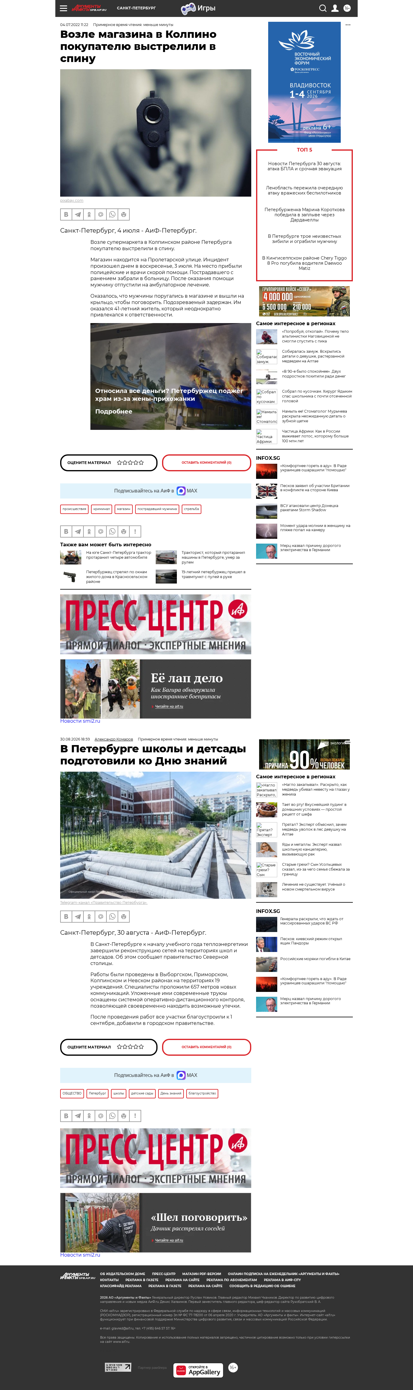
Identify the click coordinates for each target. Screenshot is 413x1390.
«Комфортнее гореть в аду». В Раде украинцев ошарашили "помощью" (313, 468)
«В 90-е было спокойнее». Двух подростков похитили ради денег (314, 373)
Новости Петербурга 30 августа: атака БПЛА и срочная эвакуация (305, 166)
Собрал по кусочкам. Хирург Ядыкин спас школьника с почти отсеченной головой (317, 396)
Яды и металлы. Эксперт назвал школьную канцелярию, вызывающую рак (312, 849)
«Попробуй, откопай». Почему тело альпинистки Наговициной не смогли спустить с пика (315, 336)
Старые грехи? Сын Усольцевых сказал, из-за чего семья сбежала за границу (316, 869)
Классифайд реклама (120, 1286)
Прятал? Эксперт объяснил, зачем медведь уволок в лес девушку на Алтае (314, 829)
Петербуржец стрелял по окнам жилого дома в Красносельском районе (116, 577)
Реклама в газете (141, 1280)
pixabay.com (71, 200)
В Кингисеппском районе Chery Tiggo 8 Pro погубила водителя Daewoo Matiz (304, 263)
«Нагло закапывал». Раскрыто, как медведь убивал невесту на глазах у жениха (316, 789)
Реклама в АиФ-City (282, 1280)
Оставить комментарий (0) (207, 463)
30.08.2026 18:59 (75, 739)
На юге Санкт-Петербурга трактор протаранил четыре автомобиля (118, 555)
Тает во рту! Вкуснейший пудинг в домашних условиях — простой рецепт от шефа (314, 809)
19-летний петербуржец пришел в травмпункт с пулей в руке (214, 574)
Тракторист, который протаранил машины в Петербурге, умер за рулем (213, 557)
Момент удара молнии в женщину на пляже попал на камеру (315, 528)
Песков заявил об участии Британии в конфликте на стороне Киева (315, 488)
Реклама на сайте (182, 1280)
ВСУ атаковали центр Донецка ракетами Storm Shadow (309, 508)
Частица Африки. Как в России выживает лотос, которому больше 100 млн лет (315, 436)
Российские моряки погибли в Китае (315, 959)
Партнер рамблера (152, 1367)
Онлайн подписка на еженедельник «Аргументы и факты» (284, 1274)
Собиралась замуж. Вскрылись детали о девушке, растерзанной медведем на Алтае (313, 356)
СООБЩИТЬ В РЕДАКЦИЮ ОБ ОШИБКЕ (262, 1286)
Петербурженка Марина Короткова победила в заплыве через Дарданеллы (305, 215)
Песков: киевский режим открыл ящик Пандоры (311, 941)
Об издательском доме (122, 1274)
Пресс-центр (163, 1274)
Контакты (109, 1280)
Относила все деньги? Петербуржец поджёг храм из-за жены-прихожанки (169, 394)
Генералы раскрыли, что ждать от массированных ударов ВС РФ (311, 921)
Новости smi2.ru (80, 721)
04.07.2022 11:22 (74, 24)
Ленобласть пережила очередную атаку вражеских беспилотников (304, 190)
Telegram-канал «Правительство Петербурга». (104, 902)
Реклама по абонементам (232, 1280)
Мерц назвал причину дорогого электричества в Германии (310, 548)
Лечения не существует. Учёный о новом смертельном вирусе (313, 886)
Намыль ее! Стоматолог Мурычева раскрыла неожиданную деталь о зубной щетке (314, 416)
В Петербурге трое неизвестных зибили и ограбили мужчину (304, 239)
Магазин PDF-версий (201, 1274)
